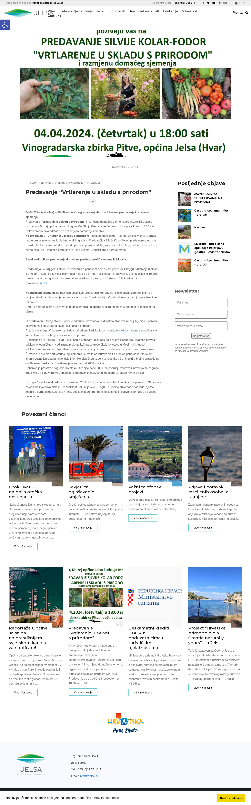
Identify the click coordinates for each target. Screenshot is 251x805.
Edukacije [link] (170, 11)
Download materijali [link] (144, 11)
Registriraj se (201, 336)
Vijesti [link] (52, 11)
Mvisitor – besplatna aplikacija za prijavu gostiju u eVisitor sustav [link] (212, 248)
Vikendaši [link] (189, 11)
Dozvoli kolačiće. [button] (231, 798)
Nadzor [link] (199, 227)
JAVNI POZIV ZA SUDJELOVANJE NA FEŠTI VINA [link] (208, 198)
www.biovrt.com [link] (126, 330)
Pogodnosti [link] (116, 11)
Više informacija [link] (23, 546)
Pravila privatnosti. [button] (107, 798)
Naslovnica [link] (119, 167)
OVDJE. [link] (43, 283)
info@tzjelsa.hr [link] (89, 776)
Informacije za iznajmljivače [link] (82, 11)
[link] (5, 25)
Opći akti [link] (54, 16)
